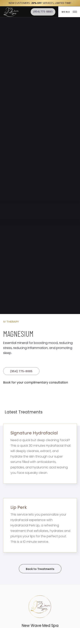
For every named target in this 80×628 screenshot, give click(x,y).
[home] (11, 11)
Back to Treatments (40, 569)
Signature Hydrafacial (34, 433)
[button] (69, 11)
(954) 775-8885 (21, 371)
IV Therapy (11, 321)
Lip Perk (18, 507)
